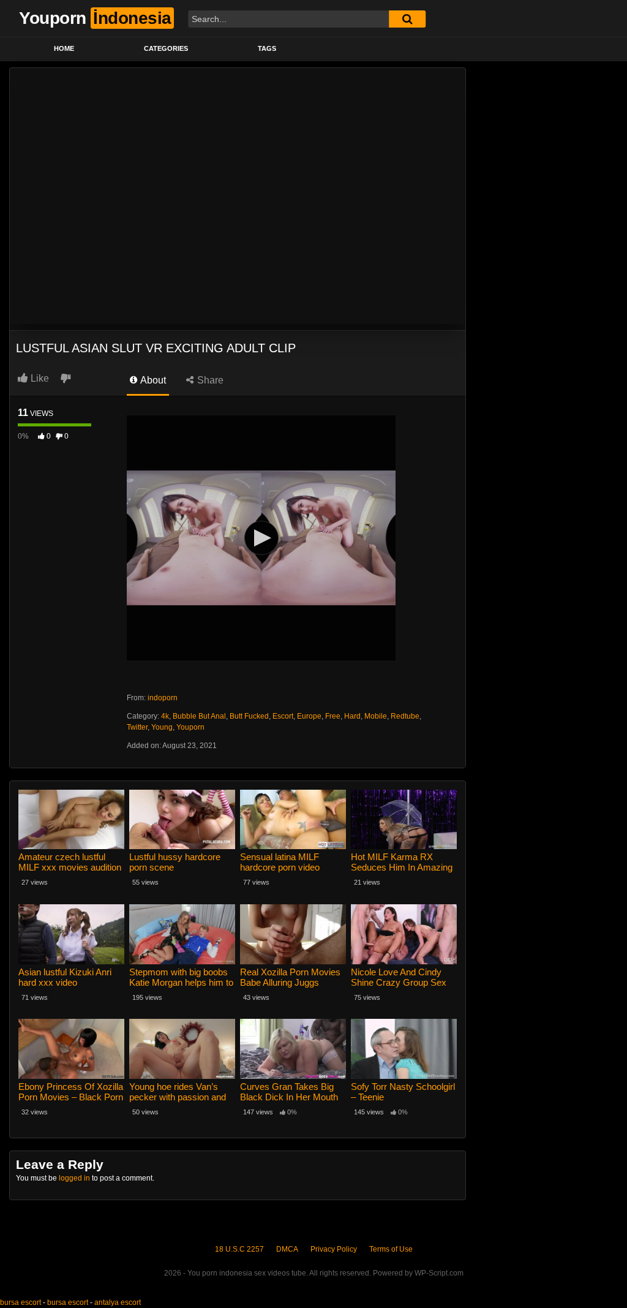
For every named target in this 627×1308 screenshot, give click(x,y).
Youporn (190, 727)
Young (162, 727)
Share (209, 380)
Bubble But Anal (199, 716)
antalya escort (117, 1302)
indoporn (163, 698)
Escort (282, 716)
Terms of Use (391, 1249)
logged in (74, 1178)
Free (332, 716)
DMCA (287, 1249)
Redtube (405, 716)
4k (165, 716)
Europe (309, 716)
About (152, 380)
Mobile (375, 716)
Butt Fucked (249, 716)
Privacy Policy (333, 1249)
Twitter (137, 727)
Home (64, 48)
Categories (166, 48)
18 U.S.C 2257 (239, 1249)
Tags (267, 48)
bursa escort (20, 1302)
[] (407, 19)
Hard (352, 716)
